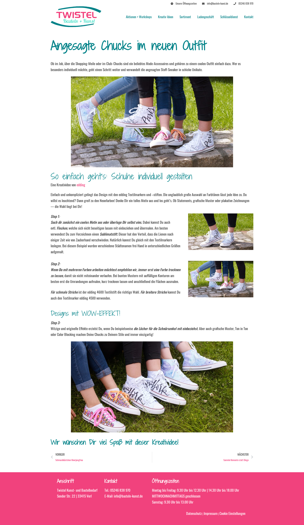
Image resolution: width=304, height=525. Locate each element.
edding (81, 184)
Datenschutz (194, 513)
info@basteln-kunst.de (128, 495)
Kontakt (248, 16)
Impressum (211, 513)
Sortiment (185, 16)
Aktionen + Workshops (139, 16)
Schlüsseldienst (229, 16)
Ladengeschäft (205, 16)
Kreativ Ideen (165, 16)
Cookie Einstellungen (232, 513)
